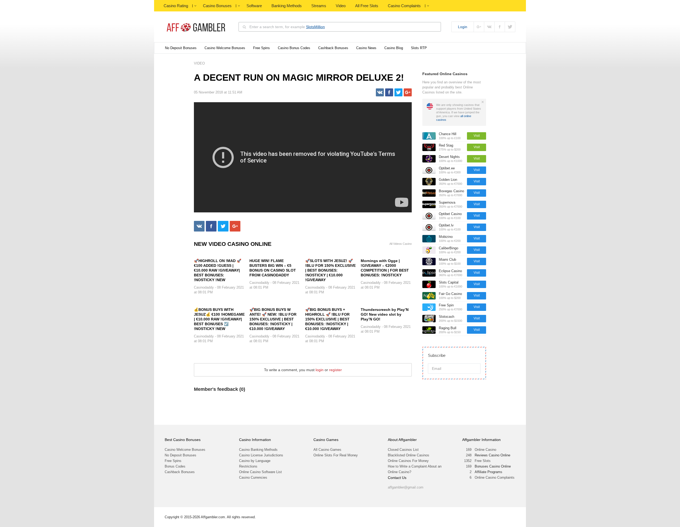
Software (254, 5)
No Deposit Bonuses (181, 48)
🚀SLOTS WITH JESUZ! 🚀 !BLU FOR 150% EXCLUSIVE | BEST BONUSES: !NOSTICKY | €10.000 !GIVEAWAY (330, 270)
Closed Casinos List (403, 450)
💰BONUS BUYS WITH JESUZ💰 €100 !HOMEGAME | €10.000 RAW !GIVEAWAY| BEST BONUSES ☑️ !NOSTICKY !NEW (219, 319)
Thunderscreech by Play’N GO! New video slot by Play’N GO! (385, 314)
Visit (477, 136)
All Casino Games (327, 450)
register (335, 370)
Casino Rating (176, 5)
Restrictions (248, 466)
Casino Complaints (404, 5)
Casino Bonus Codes (294, 48)
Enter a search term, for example (287, 27)
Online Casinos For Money (408, 461)
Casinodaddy (204, 287)
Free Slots (483, 461)
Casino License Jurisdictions (261, 455)
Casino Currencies (253, 477)
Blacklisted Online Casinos (408, 455)
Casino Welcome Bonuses (225, 48)
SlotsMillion (315, 27)
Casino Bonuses (217, 5)
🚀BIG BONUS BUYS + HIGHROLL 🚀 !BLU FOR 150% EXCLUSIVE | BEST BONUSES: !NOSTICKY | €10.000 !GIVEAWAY (327, 319)
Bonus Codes (175, 466)
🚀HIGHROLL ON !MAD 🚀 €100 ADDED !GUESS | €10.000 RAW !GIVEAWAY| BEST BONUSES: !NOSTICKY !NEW (217, 270)
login (320, 370)
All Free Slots (366, 5)
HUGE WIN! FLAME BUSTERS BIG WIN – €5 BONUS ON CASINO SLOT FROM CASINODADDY (272, 268)
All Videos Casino (400, 243)
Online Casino (485, 450)
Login (462, 27)
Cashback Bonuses (333, 48)
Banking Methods (286, 5)
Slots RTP (419, 48)
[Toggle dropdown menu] (195, 6)
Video (341, 5)
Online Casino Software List (260, 472)
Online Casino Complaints (495, 477)
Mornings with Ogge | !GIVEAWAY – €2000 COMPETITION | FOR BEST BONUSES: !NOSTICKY (385, 268)
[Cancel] (483, 102)
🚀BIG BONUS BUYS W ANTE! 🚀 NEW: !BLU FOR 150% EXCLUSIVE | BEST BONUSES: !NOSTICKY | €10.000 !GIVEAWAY (272, 319)
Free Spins (261, 48)
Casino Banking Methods (258, 450)
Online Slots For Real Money (335, 455)
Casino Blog (393, 48)
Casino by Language (254, 461)
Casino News (366, 48)
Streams (318, 5)
